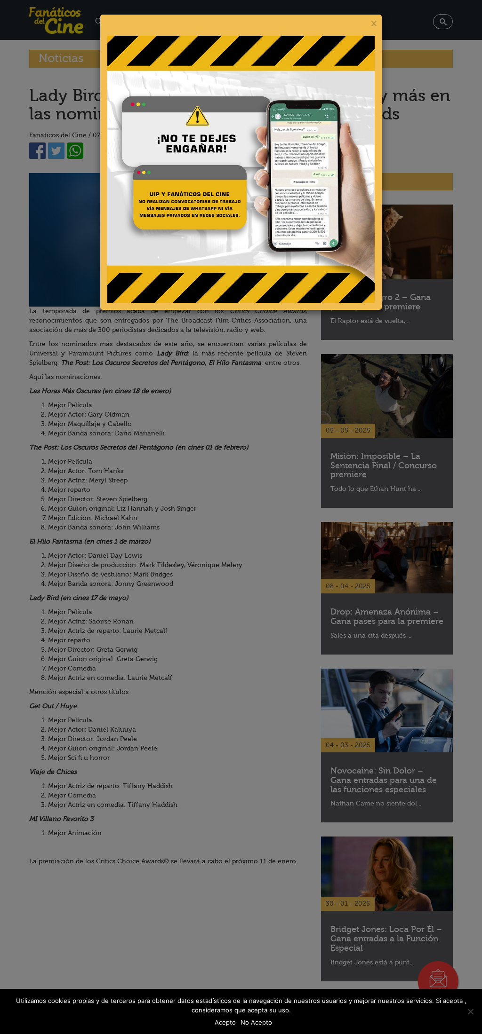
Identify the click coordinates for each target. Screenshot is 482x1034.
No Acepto (256, 1022)
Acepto (225, 1022)
